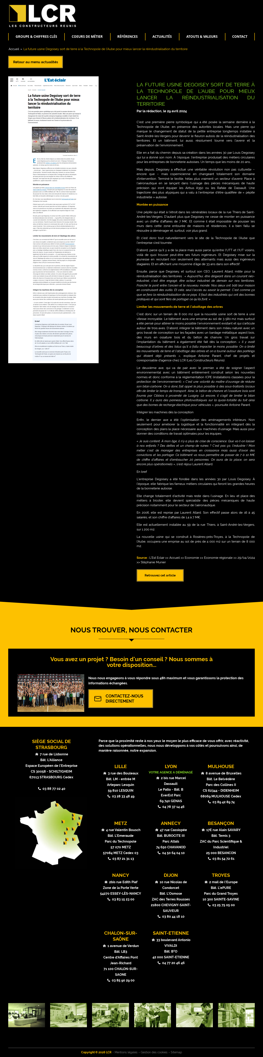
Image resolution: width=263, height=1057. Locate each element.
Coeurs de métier (87, 36)
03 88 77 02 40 (54, 789)
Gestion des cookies (154, 1052)
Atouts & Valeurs (202, 36)
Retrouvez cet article (160, 575)
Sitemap (176, 1052)
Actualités (162, 36)
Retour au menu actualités (35, 62)
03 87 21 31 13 (123, 859)
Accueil (14, 49)
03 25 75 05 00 (223, 905)
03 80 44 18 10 (173, 916)
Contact (239, 36)
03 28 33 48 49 (123, 796)
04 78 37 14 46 (173, 807)
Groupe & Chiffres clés (36, 36)
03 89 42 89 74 (223, 802)
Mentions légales (126, 1052)
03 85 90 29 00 (123, 980)
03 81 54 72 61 (223, 859)
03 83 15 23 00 (123, 899)
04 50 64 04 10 (173, 853)
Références (127, 36)
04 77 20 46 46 (173, 963)
